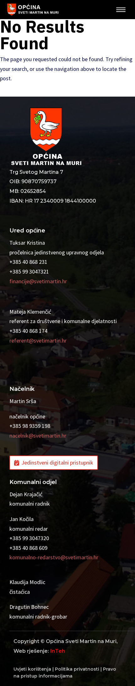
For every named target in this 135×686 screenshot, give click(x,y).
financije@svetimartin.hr (38, 281)
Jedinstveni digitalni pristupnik (57, 462)
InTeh (57, 651)
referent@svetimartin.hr (38, 340)
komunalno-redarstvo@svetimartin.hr (53, 557)
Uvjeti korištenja (32, 669)
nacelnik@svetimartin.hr (37, 435)
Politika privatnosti (77, 669)
